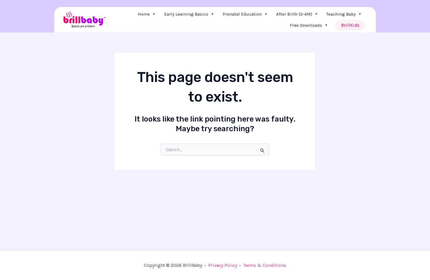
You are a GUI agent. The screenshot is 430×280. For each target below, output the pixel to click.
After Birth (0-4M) (294, 14)
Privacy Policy (222, 265)
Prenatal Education (242, 14)
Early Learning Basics (186, 14)
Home (144, 14)
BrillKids (350, 25)
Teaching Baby (341, 14)
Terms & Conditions (264, 265)
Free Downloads (306, 25)
